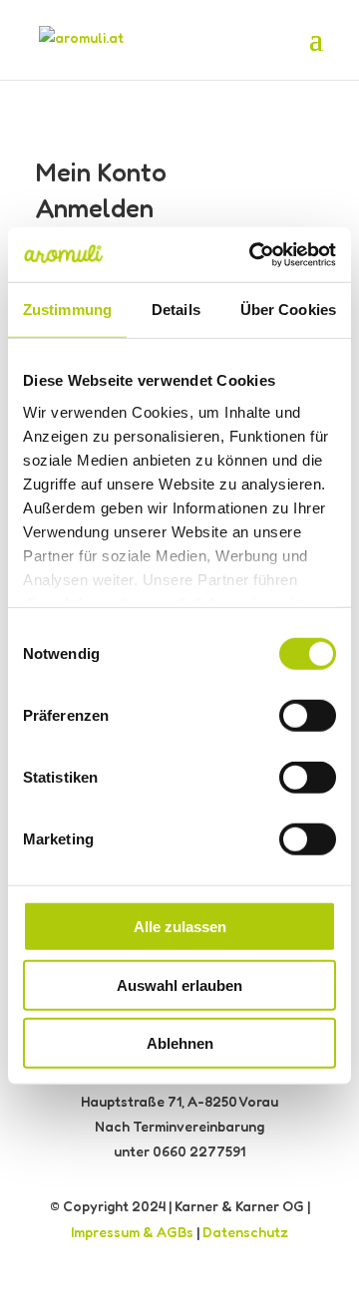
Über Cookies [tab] (288, 309)
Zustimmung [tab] (67, 309)
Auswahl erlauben (179, 984)
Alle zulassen (180, 926)
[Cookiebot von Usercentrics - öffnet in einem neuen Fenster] (253, 254)
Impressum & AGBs (132, 1231)
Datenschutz (245, 1231)
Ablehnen (180, 1043)
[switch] (307, 716)
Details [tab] (176, 309)
